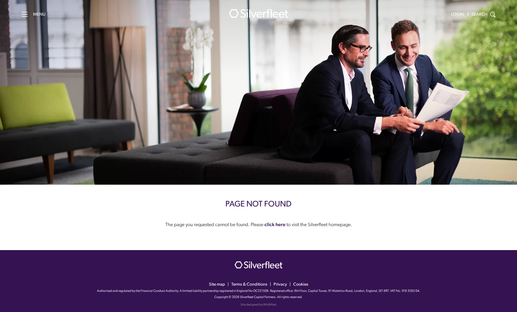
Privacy (280, 284)
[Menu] (24, 14)
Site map (217, 284)
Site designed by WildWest (258, 304)
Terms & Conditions (249, 284)
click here (274, 225)
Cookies (300, 284)
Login (457, 14)
